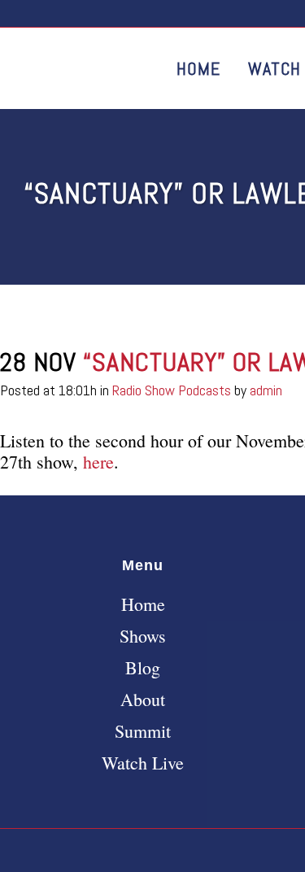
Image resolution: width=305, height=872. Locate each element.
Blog (142, 668)
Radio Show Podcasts (171, 390)
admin (266, 390)
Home (143, 604)
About (142, 699)
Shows (143, 636)
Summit (143, 731)
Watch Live (143, 763)
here (98, 461)
